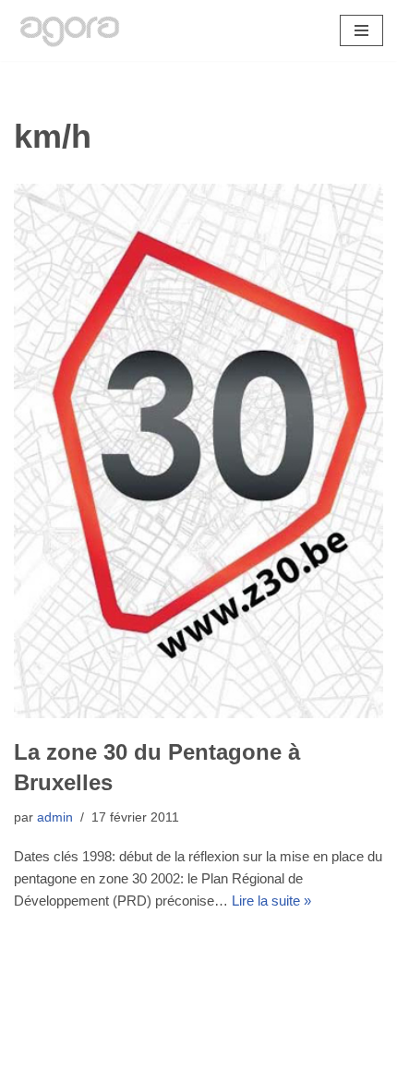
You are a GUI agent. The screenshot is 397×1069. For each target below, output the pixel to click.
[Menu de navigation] (361, 30)
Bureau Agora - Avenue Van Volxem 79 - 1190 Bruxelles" (199, 1050)
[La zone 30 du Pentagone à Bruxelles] (198, 450)
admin (55, 817)
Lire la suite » (271, 900)
